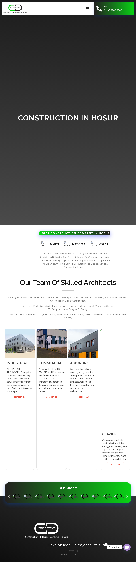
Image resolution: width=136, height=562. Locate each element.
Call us (105, 7)
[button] (9, 496)
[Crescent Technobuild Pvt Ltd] (15, 9)
